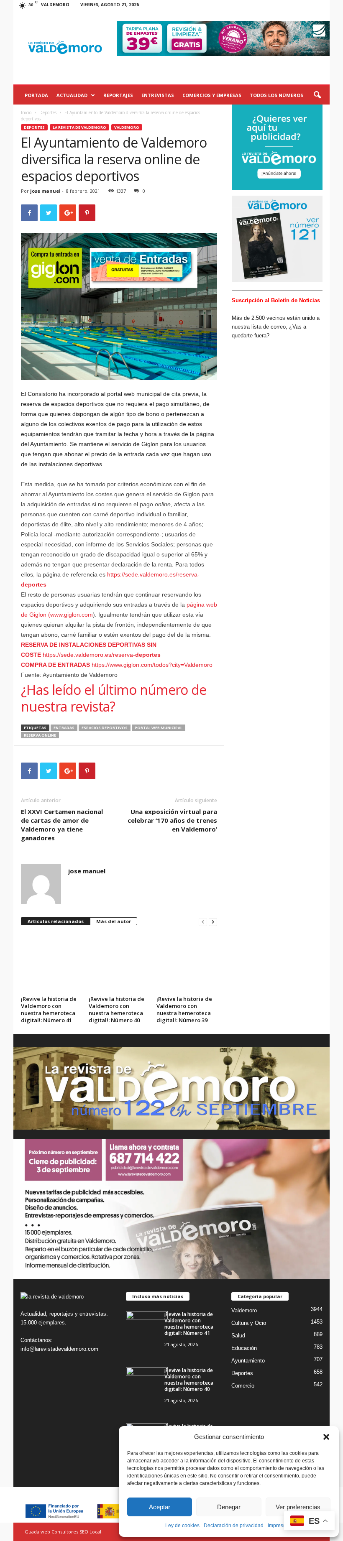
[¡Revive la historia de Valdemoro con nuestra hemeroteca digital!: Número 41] (51, 958)
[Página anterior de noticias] (203, 921)
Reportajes (118, 95)
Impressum (280, 1525)
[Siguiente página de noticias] (213, 921)
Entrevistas (157, 95)
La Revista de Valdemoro (79, 127)
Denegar (229, 1506)
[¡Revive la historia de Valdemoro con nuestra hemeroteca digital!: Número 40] (119, 958)
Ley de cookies (182, 1525)
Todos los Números (276, 95)
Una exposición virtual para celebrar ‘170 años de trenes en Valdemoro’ (172, 820)
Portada (36, 95)
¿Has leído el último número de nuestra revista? (114, 698)
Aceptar (159, 1506)
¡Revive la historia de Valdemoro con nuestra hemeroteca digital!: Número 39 (184, 1009)
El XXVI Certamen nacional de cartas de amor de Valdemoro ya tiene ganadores (62, 824)
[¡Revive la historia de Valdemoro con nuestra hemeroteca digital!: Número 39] (186, 958)
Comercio (242, 1386)
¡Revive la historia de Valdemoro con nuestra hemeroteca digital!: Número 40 (116, 1009)
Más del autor (113, 921)
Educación (244, 1348)
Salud (238, 1335)
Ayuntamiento (248, 1360)
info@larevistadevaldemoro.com (59, 1349)
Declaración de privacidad (234, 1525)
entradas (64, 727)
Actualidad (71, 95)
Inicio (26, 112)
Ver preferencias (298, 1506)
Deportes (47, 112)
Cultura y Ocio (248, 1323)
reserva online (40, 735)
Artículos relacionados (56, 921)
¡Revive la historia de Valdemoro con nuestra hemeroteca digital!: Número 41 (49, 1009)
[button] (326, 1437)
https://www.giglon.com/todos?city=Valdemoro (116, 664)
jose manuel (45, 191)
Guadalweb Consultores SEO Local (63, 1531)
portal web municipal (158, 727)
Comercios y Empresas (211, 95)
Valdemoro (126, 127)
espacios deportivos (105, 727)
